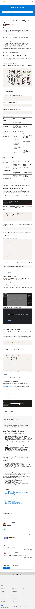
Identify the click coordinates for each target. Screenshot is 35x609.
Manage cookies (13, 606)
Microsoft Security (3, 594)
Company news (24, 595)
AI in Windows (2, 585)
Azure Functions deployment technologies (11, 496)
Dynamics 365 (2, 595)
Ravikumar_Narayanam (9, 552)
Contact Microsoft (6, 606)
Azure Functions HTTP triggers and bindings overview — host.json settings (16, 492)
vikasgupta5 (7, 24)
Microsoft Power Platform (4, 598)
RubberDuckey (8, 545)
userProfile (9, 525)
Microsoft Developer (14, 594)
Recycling (29, 606)
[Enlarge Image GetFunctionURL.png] (17, 202)
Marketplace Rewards (14, 601)
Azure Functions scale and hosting (10, 501)
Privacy (10, 606)
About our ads (2, 607)
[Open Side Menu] (2, 1)
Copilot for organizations (4, 582)
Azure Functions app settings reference (11, 494)
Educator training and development (27, 585)
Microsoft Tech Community (15, 598)
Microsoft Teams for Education (26, 581)
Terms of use (17, 606)
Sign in (6, 567)
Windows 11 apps (3, 588)
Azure (12, 592)
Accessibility (24, 601)
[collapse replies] (2, 537)
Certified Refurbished (14, 585)
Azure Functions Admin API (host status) (11, 500)
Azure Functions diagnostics (7, 386)
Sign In (32, 1)
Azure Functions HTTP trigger (9, 491)
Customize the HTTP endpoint (9, 272)
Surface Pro (2, 578)
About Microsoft (24, 594)
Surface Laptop (2, 579)
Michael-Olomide (9, 537)
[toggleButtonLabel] (32, 4)
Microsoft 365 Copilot (3, 601)
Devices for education (25, 579)
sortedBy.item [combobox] (30, 534)
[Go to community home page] (4, 1)
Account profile (13, 578)
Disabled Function (7, 334)
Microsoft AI (2, 592)
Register (29, 1)
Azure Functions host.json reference (10, 495)
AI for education (24, 588)
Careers (24, 592)
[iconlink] (4, 529)
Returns (13, 582)
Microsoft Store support (14, 581)
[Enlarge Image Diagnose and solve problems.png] (17, 403)
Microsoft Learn (13, 595)
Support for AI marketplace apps (15, 597)
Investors (24, 598)
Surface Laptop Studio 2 (3, 581)
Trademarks (21, 606)
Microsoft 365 (2, 597)
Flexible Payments (14, 588)
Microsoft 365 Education (25, 582)
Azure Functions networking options (10, 497)
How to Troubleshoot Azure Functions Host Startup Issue (13, 503)
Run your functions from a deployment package (12, 502)
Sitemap (2, 606)
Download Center (14, 579)
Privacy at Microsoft (25, 597)
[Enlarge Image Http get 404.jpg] (17, 316)
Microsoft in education (25, 578)
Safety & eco (25, 606)
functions (12, 336)
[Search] (26, 1)
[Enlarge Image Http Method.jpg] (17, 299)
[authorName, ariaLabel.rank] (4, 25)
